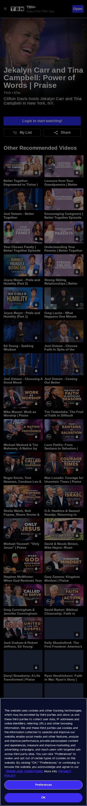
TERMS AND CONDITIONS (24, 771)
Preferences (43, 784)
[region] (43, 752)
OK (43, 797)
